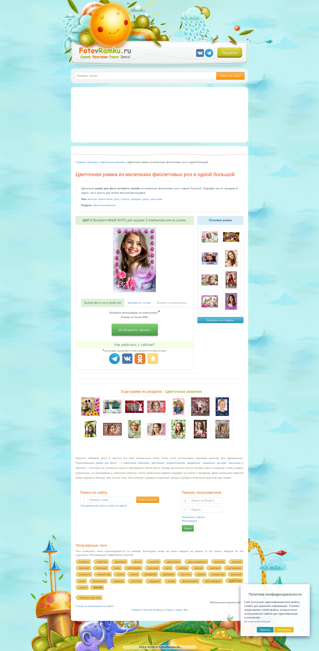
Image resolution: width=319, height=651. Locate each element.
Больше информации (257, 621)
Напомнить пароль (193, 517)
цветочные (157, 462)
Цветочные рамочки (104, 205)
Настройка (284, 629)
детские (221, 462)
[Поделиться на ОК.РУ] (141, 359)
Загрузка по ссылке (139, 302)
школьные (235, 462)
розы (116, 199)
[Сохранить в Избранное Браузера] (153, 359)
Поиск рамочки (148, 499)
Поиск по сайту (230, 75)
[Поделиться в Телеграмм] (115, 359)
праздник (136, 199)
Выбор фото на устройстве (102, 302)
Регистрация (189, 520)
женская (92, 199)
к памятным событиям (135, 462)
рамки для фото (106, 462)
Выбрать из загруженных (172, 302)
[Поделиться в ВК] (128, 359)
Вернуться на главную (220, 320)
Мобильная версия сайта (226, 602)
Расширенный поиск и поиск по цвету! (104, 505)
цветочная (156, 199)
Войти (187, 528)
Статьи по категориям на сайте (94, 606)
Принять (265, 629)
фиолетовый (105, 199)
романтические (176, 462)
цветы (146, 199)
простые (81, 467)
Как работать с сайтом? (134, 345)
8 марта (125, 199)
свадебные (193, 462)
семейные (209, 462)
